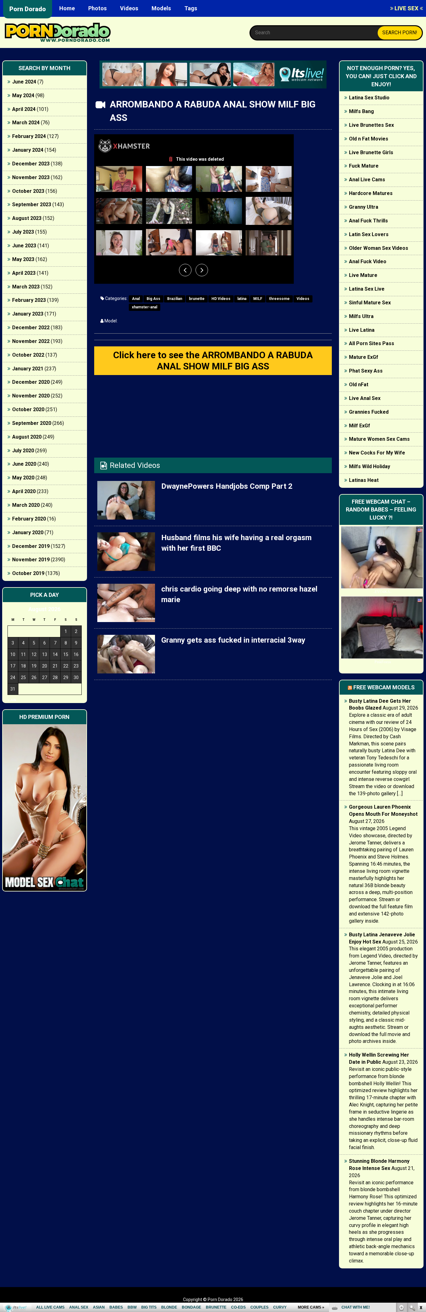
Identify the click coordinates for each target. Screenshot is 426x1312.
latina (241, 299)
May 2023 (23, 259)
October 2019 (28, 573)
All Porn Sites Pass (371, 343)
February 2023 (29, 300)
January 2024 (27, 150)
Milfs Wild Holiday (369, 466)
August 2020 (26, 437)
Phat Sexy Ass (366, 371)
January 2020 (27, 532)
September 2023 (31, 204)
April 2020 (24, 491)
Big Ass (153, 299)
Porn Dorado (27, 9)
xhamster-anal (144, 307)
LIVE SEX (406, 8)
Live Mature (363, 275)
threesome (279, 299)
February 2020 (29, 519)
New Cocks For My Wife (377, 453)
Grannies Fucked (369, 412)
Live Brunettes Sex (371, 125)
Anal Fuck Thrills (368, 221)
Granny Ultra (363, 207)
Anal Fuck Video (367, 261)
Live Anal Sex (364, 398)
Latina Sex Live (367, 289)
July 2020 (23, 451)
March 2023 (26, 287)
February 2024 (29, 136)
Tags (190, 8)
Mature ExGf (363, 357)
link (420, 1215)
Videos (129, 8)
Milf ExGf (359, 426)
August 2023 (26, 218)
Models (161, 8)
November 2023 (31, 177)
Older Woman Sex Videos (378, 248)
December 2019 (31, 546)
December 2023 (31, 164)
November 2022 (31, 341)
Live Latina (362, 330)
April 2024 (24, 109)
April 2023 (24, 273)
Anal (136, 299)
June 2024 (24, 82)
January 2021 (27, 369)
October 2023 (28, 191)
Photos (97, 8)
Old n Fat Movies (368, 139)
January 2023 (27, 314)
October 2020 (28, 409)
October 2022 (28, 355)
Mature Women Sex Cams (379, 439)
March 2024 (26, 123)
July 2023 (23, 232)
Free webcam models (384, 687)
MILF (257, 299)
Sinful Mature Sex (370, 303)
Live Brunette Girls (371, 152)
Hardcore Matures (371, 193)
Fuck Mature (364, 166)
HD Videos (220, 299)
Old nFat (358, 384)
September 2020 (31, 423)
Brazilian (174, 299)
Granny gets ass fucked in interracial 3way (233, 640)
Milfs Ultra (361, 316)
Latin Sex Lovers (369, 234)
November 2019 (31, 560)
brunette (197, 299)
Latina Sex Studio (369, 98)
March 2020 (26, 505)
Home (67, 8)
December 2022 (31, 327)
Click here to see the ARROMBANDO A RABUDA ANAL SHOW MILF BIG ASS (213, 360)
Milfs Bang (361, 111)
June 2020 (24, 464)
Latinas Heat (364, 480)
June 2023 (24, 246)
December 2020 (31, 382)
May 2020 (23, 478)
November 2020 (31, 396)
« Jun (12, 700)
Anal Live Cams (367, 180)
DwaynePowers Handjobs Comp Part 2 (227, 486)
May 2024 (23, 95)
